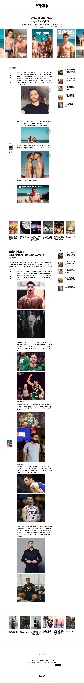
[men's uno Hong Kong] (42, 5)
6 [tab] (42, 54)
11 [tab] (46, 54)
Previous (12, 43)
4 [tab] (40, 54)
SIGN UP (58, 665)
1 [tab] (38, 54)
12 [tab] (47, 54)
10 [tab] (45, 54)
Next (72, 43)
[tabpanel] (42, 43)
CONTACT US (48, 678)
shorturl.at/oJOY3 (36, 180)
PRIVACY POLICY (36, 678)
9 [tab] (44, 54)
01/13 (42, 61)
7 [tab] (43, 54)
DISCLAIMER (43, 678)
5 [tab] (41, 54)
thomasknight (24, 116)
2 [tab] (39, 54)
